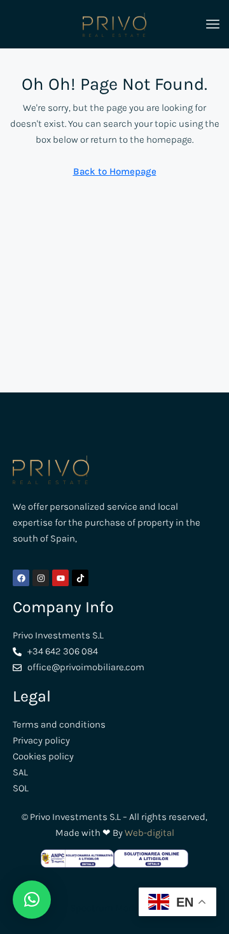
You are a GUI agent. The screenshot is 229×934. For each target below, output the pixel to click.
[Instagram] (40, 578)
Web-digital (149, 832)
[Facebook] (21, 578)
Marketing (136, 908)
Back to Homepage (114, 171)
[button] (32, 899)
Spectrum (91, 908)
